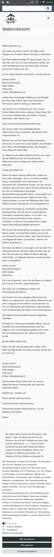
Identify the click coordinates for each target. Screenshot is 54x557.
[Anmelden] (3, 2)
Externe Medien (14, 526)
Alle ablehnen (27, 545)
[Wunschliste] (37, 2)
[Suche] (48, 8)
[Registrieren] (8, 2)
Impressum (7, 512)
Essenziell (11, 523)
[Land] (27, 2)
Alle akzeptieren (27, 539)
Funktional (12, 530)
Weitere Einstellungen (12, 533)
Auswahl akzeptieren (27, 551)
